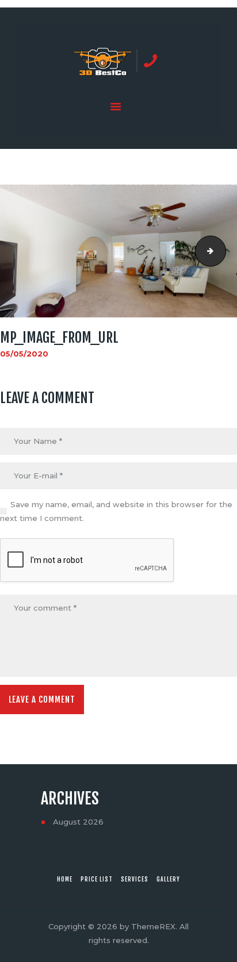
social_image (222, 250)
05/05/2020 (24, 353)
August (78, 821)
